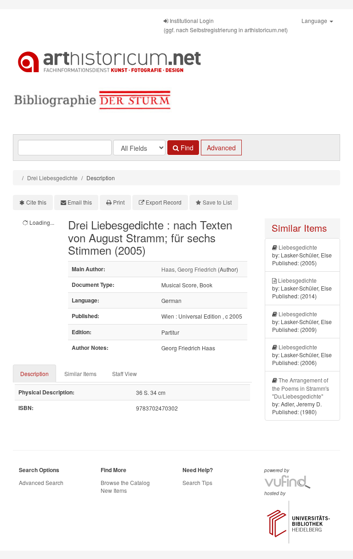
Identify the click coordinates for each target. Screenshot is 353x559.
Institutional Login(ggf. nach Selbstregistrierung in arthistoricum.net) (226, 25)
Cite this (36, 202)
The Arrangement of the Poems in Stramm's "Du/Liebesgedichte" (300, 387)
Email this (80, 202)
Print (119, 202)
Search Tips (197, 482)
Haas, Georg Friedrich (188, 269)
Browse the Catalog (125, 482)
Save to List (217, 202)
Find (186, 147)
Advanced (221, 147)
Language (315, 20)
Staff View (124, 373)
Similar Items (80, 373)
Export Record (164, 202)
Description (34, 373)
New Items (114, 490)
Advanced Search (41, 482)
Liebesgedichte (298, 247)
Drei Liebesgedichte (52, 178)
